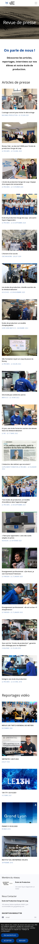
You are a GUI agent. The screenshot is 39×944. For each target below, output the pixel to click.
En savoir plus (10, 935)
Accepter (7, 941)
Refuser (22, 941)
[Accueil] (19, 3)
